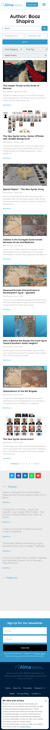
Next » (37, 463)
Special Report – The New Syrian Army (23, 189)
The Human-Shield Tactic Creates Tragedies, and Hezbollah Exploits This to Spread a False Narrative (24, 560)
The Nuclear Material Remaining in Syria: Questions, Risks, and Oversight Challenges (23, 544)
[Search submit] (45, 28)
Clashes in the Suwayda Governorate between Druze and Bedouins (22, 241)
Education (27, 688)
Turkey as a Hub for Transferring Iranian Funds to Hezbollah (22, 530)
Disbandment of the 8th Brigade (20, 391)
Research (38, 688)
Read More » (7, 105)
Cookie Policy (25, 727)
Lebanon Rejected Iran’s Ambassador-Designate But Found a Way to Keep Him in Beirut (24, 495)
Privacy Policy (23, 693)
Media (11, 693)
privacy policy (40, 653)
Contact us (36, 693)
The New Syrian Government (18, 439)
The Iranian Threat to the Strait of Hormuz (21, 87)
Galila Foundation (25, 678)
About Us (17, 688)
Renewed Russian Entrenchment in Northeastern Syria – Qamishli (21, 291)
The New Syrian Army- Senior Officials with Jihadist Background (23, 137)
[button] (44, 4)
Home (7, 688)
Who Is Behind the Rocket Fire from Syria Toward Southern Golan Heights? (25, 342)
